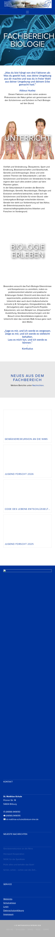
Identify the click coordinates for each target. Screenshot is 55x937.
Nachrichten (38, 385)
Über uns (9, 929)
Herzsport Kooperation (13, 854)
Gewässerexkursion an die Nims (18, 848)
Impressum (8, 914)
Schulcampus (9, 903)
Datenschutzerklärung (13, 910)
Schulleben (20, 929)
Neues (38, 929)
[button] (27, 12)
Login (6, 906)
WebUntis (7, 899)
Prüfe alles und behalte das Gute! (18, 864)
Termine (46, 929)
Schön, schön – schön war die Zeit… (20, 870)
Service (30, 929)
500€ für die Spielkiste (14, 859)
